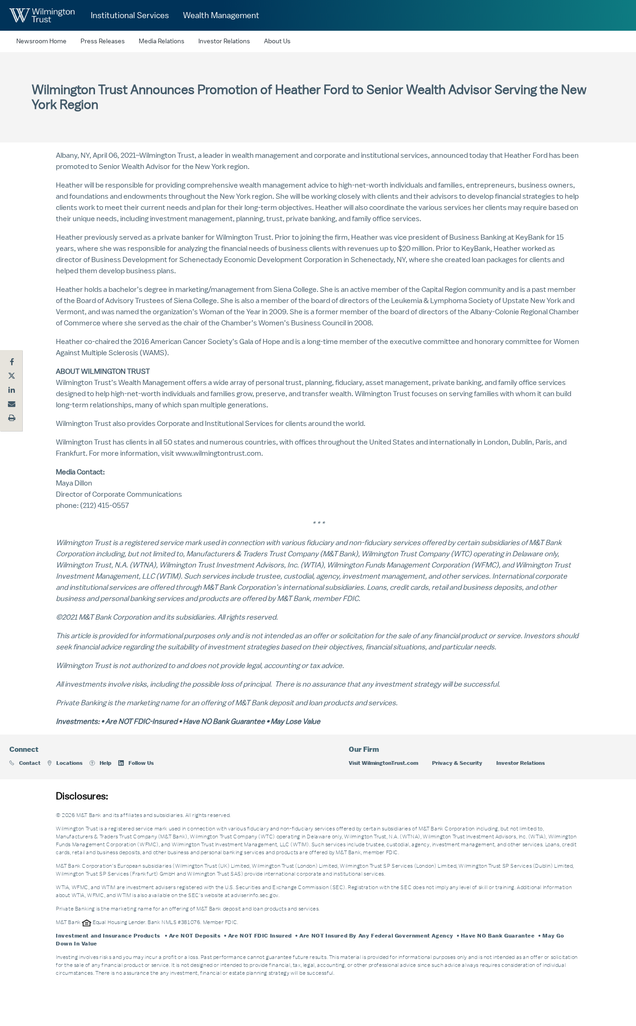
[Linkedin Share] (12, 390)
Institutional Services (130, 15)
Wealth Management (221, 15)
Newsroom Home (41, 41)
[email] (12, 404)
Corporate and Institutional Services (215, 423)
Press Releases (103, 41)
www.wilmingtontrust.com (218, 453)
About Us (277, 41)
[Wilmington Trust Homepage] (41, 15)
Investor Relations (224, 41)
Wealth (129, 382)
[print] (12, 418)
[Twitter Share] (12, 376)
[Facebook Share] (12, 362)
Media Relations (161, 41)
